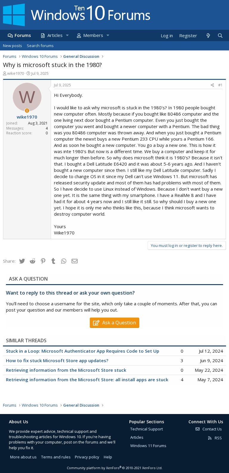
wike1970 (15, 73)
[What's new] (208, 35)
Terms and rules (56, 457)
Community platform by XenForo (115, 468)
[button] (67, 35)
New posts (12, 45)
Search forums (40, 45)
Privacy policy (87, 457)
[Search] (220, 35)
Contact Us (212, 429)
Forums (23, 35)
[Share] (212, 85)
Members (93, 35)
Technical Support (146, 429)
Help (108, 457)
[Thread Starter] (27, 111)
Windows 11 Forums (148, 445)
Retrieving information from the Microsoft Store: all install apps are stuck (87, 379)
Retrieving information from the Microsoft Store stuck (66, 370)
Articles (55, 35)
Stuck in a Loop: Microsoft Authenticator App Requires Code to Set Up (82, 351)
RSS (218, 438)
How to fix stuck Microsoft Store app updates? (57, 360)
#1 (220, 85)
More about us (23, 457)
